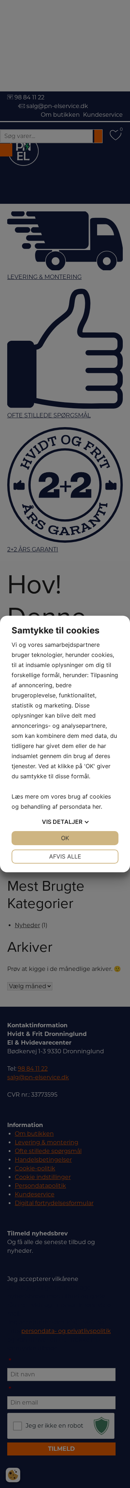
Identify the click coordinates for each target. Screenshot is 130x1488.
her (96, 806)
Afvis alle (65, 856)
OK (65, 838)
